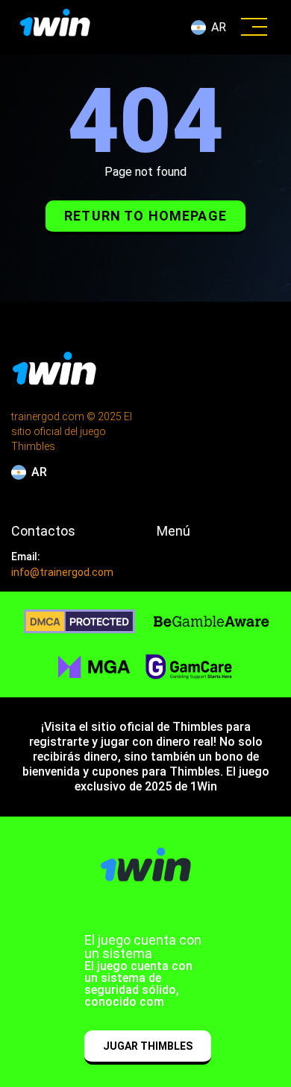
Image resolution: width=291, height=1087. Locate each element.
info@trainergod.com (62, 572)
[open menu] (254, 27)
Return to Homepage (145, 216)
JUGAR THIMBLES (148, 1046)
